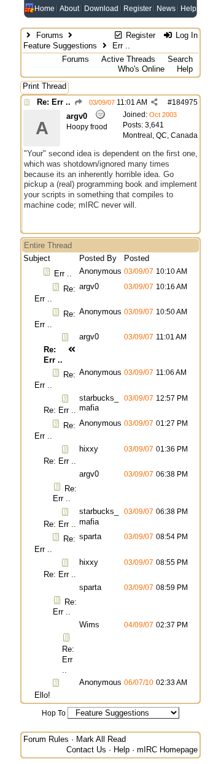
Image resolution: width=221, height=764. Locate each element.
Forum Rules (46, 739)
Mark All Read (101, 739)
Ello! (42, 695)
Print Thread (44, 86)
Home (44, 8)
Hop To (54, 713)
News (166, 8)
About (69, 8)
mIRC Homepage (167, 749)
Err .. (63, 273)
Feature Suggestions (60, 45)
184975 (185, 102)
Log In (185, 35)
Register (137, 8)
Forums (49, 35)
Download (101, 8)
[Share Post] (154, 102)
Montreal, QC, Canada (160, 135)
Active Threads (128, 59)
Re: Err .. (54, 102)
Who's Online (141, 69)
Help (188, 8)
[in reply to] (78, 102)
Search (180, 59)
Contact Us (86, 749)
